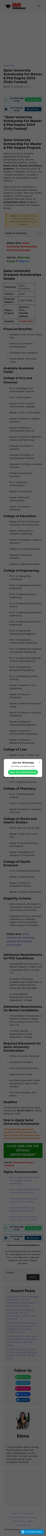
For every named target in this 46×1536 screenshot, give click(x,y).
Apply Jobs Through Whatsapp (23, 772)
